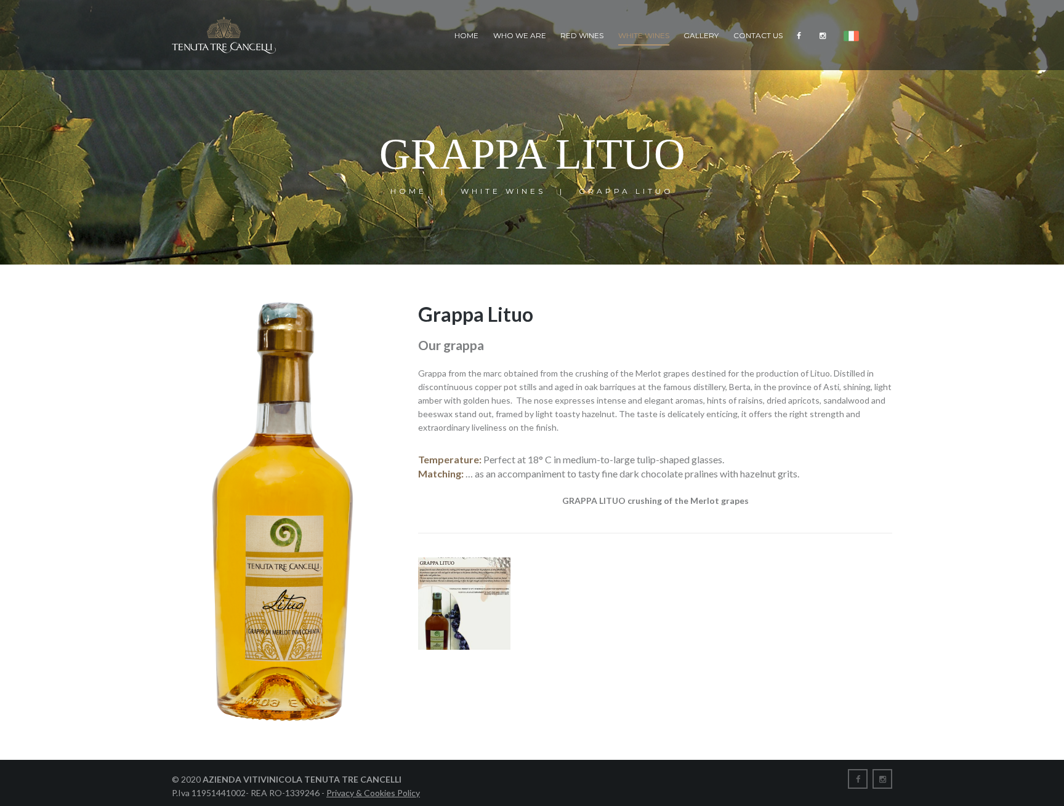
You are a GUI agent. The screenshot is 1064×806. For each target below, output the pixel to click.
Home (466, 35)
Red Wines (581, 35)
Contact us (758, 35)
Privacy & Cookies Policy (373, 793)
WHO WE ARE (519, 35)
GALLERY (701, 35)
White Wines (643, 35)
